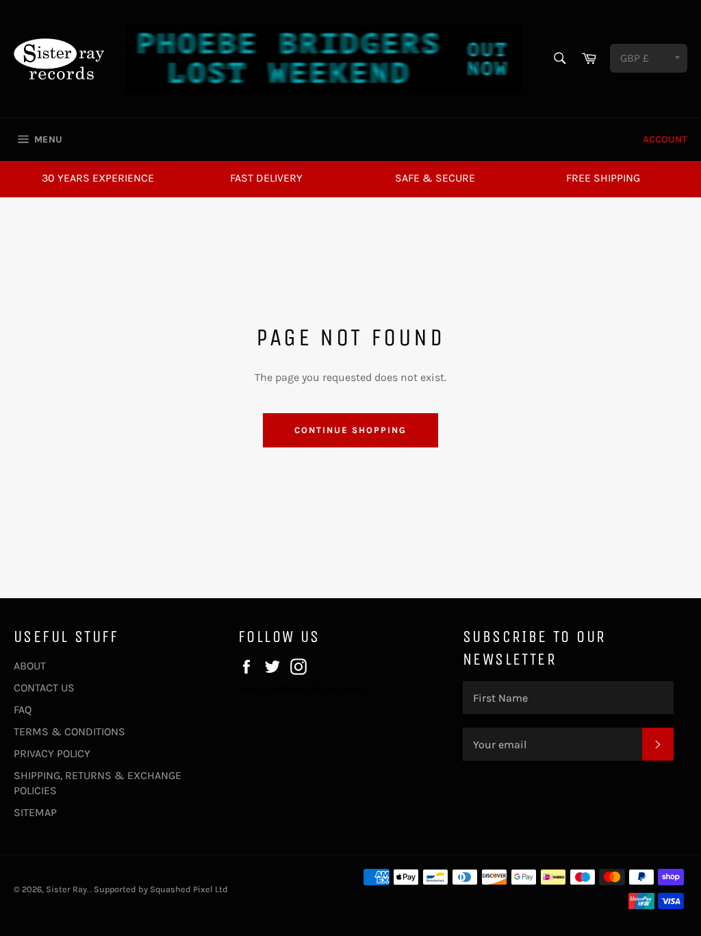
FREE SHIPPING (603, 177)
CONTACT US (44, 687)
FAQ (22, 709)
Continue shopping (350, 430)
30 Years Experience (98, 177)
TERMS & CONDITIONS (69, 731)
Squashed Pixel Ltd (189, 889)
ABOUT (30, 665)
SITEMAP (35, 812)
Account (665, 139)
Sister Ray (66, 889)
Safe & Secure (435, 177)
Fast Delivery (266, 177)
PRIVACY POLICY (52, 753)
